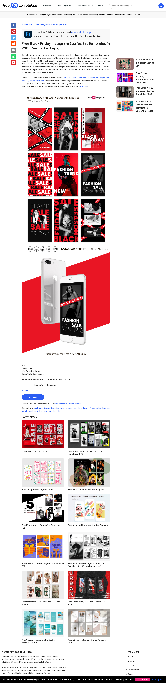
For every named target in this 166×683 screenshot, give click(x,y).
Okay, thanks (142, 679)
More (99, 6)
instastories (71, 408)
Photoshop (93, 15)
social (24, 411)
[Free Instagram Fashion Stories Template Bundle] (43, 585)
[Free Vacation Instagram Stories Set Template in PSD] (43, 623)
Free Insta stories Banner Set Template (86, 489)
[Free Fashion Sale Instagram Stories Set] (125, 64)
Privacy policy (157, 679)
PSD (89, 408)
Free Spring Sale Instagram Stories (38, 489)
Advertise (132, 661)
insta (53, 408)
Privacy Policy (133, 670)
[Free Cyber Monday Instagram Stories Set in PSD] (125, 78)
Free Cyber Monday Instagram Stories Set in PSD (145, 78)
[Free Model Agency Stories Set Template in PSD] (43, 508)
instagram (60, 408)
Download (33, 397)
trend (60, 411)
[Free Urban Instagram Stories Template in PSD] (89, 585)
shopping (106, 408)
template (43, 411)
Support (131, 674)
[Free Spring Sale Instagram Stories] (43, 472)
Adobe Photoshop (81, 32)
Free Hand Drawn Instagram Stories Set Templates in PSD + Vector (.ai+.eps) (86, 564)
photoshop (82, 408)
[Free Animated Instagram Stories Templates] (89, 508)
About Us (131, 657)
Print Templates (83, 6)
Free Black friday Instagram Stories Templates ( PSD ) (145, 91)
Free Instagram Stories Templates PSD (52, 24)
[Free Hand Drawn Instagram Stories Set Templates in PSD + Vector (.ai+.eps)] (89, 546)
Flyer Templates (64, 6)
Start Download (133, 15)
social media (33, 411)
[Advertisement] (135, 36)
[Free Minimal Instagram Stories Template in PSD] (89, 623)
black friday (38, 408)
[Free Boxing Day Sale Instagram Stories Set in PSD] (43, 546)
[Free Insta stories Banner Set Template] (89, 472)
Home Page (27, 24)
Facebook (83, 86)
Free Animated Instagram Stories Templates (88, 525)
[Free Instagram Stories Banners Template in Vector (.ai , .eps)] (125, 106)
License (131, 665)
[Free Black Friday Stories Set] (43, 434)
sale (93, 408)
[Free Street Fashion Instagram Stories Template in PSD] (89, 434)
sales (98, 408)
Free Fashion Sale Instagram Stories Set (145, 62)
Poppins (25, 390)
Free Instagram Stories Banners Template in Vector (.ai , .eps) (144, 106)
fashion (47, 408)
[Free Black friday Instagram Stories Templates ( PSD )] (125, 92)
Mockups (47, 6)
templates (52, 411)
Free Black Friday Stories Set (35, 451)
